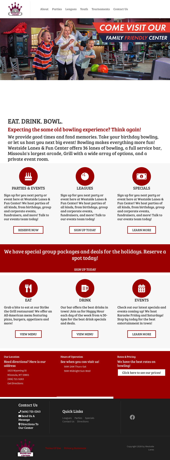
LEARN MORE (141, 230)
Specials (89, 418)
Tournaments (101, 9)
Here (26, 383)
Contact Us (120, 9)
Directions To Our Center (28, 426)
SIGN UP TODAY (85, 230)
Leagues (71, 9)
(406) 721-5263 (31, 411)
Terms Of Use (53, 448)
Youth (84, 9)
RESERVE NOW (28, 230)
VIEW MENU (28, 334)
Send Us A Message (26, 418)
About (44, 9)
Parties (57, 9)
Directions (83, 421)
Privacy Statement (75, 448)
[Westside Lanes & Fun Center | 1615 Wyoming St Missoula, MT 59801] (15, 9)
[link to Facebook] (132, 418)
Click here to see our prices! (141, 372)
